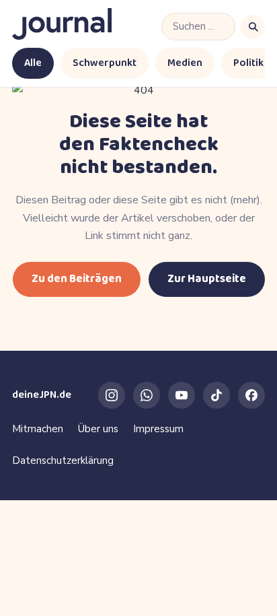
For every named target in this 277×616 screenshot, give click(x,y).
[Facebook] (251, 395)
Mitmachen (37, 429)
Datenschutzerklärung (63, 460)
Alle (33, 63)
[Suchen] (253, 27)
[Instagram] (111, 395)
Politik (248, 63)
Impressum (158, 429)
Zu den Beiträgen (77, 279)
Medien (184, 63)
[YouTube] (181, 395)
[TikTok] (216, 395)
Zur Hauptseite (206, 279)
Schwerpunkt (104, 63)
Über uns (98, 429)
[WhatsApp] (146, 395)
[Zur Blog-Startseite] (62, 26)
